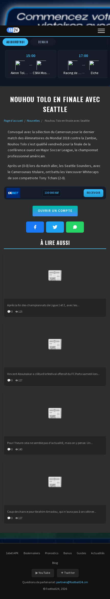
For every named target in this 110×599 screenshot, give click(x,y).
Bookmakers (32, 553)
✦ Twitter (68, 573)
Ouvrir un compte (55, 210)
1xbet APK (12, 553)
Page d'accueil (13, 121)
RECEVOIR (93, 193)
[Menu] (101, 30)
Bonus (67, 553)
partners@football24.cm (72, 582)
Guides (81, 553)
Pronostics (51, 553)
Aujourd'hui (15, 42)
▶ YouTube (43, 573)
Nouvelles (33, 121)
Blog (55, 563)
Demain (43, 42)
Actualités (97, 553)
